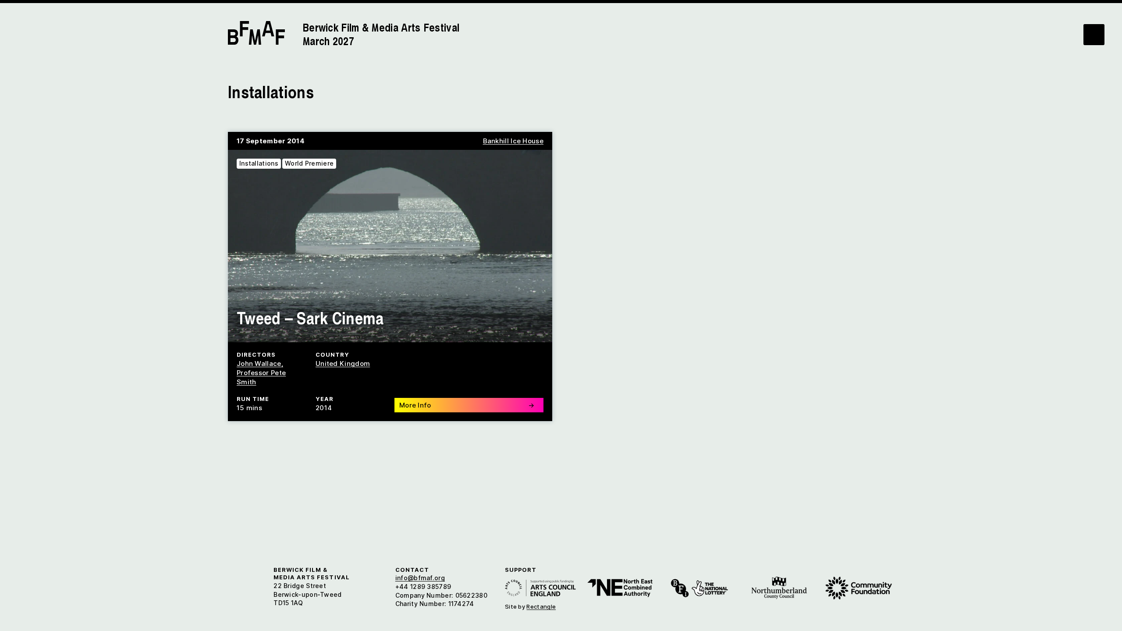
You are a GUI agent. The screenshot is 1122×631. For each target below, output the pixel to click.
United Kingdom (343, 363)
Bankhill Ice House (513, 141)
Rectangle (541, 606)
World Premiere (309, 163)
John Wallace (259, 363)
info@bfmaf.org (420, 577)
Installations (258, 163)
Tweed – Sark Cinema (310, 317)
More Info (466, 405)
